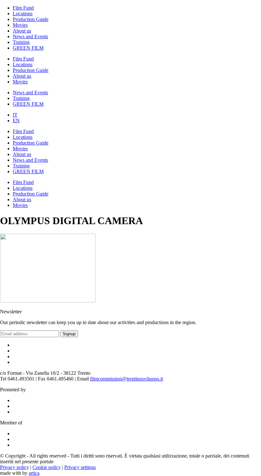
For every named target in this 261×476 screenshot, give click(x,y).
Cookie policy (46, 467)
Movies (20, 25)
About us (22, 30)
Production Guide (30, 19)
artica (34, 473)
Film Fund (23, 8)
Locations (22, 13)
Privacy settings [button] (80, 467)
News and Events (30, 36)
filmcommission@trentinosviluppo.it (126, 378)
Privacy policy (14, 467)
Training (21, 42)
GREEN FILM (28, 48)
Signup (69, 333)
